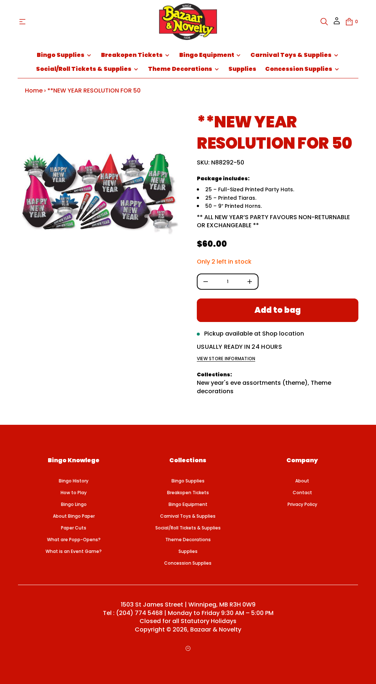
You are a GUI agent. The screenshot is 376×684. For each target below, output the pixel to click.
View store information (226, 359)
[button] (324, 22)
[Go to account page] (336, 23)
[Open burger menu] (22, 22)
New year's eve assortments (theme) (252, 383)
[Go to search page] (324, 22)
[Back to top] (188, 648)
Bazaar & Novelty (215, 630)
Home (34, 90)
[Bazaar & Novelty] (188, 21)
